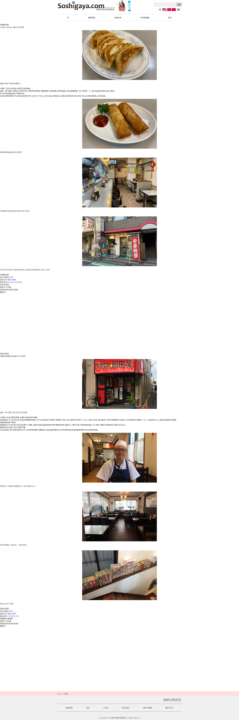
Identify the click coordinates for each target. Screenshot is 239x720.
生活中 (106, 707)
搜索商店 (91, 17)
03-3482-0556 (10, 279)
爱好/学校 (169, 707)
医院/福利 (126, 707)
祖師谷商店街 (86, 5)
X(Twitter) (129, 7)
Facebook (129, 2)
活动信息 (117, 17)
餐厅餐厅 (69, 707)
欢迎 (170, 17)
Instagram (129, 4)
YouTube (129, 10)
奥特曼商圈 (121, 6)
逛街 (88, 707)
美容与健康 (147, 707)
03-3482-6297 (10, 613)
